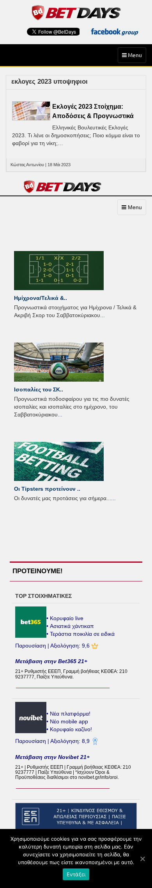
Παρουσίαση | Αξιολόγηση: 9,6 (53, 645)
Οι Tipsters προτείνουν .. (47, 489)
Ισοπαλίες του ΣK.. (38, 389)
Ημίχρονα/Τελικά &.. (40, 298)
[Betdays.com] (76, 12)
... (102, 315)
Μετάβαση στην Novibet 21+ (52, 757)
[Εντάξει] (142, 859)
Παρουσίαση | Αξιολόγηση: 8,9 (53, 741)
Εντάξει (76, 874)
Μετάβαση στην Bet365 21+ (51, 661)
